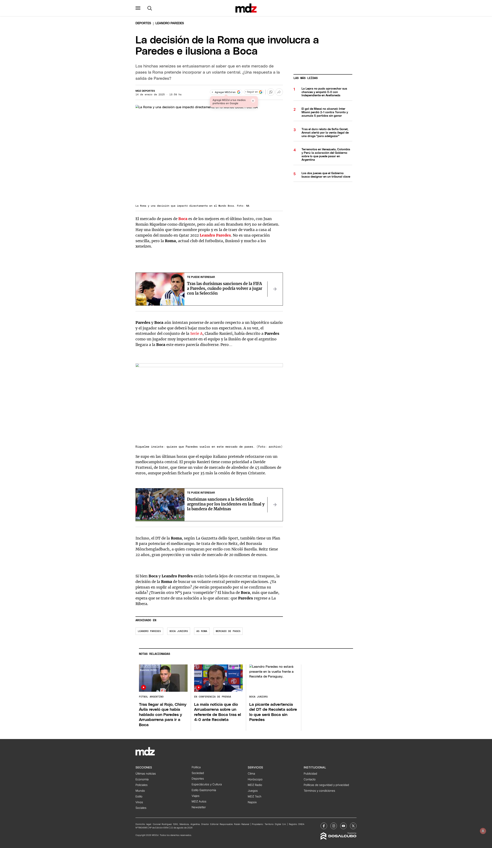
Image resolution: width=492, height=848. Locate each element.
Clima (251, 773)
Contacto (310, 779)
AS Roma (201, 631)
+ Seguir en (251, 92)
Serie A (196, 333)
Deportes (143, 23)
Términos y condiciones (319, 790)
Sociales (140, 808)
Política (196, 767)
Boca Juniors (179, 631)
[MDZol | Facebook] (324, 826)
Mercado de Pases (228, 631)
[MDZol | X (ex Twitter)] (353, 826)
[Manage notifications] (483, 831)
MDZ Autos (199, 801)
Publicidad (310, 773)
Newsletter (199, 807)
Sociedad (198, 773)
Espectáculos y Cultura (207, 784)
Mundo (140, 790)
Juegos (253, 790)
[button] (137, 8)
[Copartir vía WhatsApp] (270, 92)
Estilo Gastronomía (204, 790)
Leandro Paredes (149, 631)
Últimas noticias (145, 773)
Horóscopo (255, 779)
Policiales (141, 785)
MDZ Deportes (145, 91)
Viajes (195, 796)
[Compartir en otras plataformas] (279, 92)
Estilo (138, 796)
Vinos (139, 802)
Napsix (252, 802)
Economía (142, 779)
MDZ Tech (254, 796)
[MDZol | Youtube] (343, 826)
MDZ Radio (255, 785)
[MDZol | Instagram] (334, 826)
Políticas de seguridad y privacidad (326, 785)
